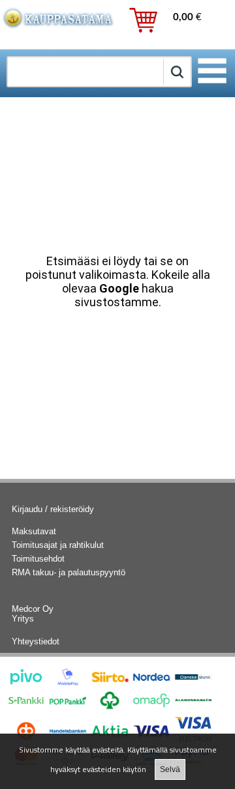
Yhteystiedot (35, 641)
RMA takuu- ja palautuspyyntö (68, 572)
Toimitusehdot (38, 559)
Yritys (23, 619)
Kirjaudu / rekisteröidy (53, 509)
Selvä (170, 769)
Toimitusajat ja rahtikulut (58, 545)
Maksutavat (34, 531)
